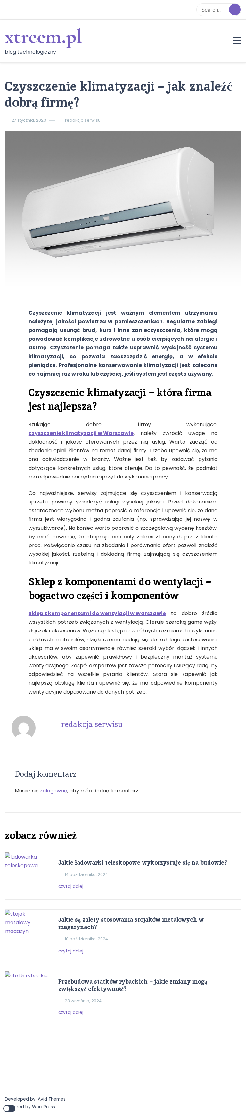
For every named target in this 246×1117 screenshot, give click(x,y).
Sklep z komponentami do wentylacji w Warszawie (97, 613)
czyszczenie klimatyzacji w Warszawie (81, 433)
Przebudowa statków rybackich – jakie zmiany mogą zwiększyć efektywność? (132, 985)
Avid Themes (52, 1099)
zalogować (53, 790)
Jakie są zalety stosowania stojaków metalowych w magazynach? (131, 923)
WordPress (43, 1107)
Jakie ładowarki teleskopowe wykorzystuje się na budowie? (142, 862)
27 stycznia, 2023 (29, 120)
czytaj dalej (71, 887)
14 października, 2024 (86, 874)
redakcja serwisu (83, 120)
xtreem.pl (43, 36)
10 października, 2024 (86, 939)
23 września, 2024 (83, 1000)
